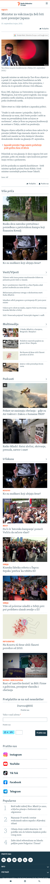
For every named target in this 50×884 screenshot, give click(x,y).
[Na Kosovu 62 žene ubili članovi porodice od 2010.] (10, 355)
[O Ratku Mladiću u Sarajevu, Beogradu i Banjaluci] (10, 332)
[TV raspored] (30, 860)
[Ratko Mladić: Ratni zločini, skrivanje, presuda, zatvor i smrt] (25, 431)
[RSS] (25, 860)
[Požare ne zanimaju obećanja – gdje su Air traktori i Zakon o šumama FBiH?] (25, 395)
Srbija (5, 565)
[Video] (10, 881)
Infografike (9, 642)
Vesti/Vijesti (11, 272)
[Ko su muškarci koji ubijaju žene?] (25, 247)
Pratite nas (41, 733)
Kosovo (6, 491)
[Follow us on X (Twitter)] (9, 860)
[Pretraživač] (39, 881)
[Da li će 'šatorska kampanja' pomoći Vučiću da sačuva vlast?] (25, 511)
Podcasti (8, 379)
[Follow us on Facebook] (3, 860)
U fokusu (8, 459)
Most (5, 526)
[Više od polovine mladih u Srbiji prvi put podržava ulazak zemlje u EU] (25, 588)
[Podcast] (25, 881)
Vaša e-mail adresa (12, 715)
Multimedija (10, 324)
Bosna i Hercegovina (13, 680)
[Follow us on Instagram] (20, 860)
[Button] (44, 28)
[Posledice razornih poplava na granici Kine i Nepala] (10, 344)
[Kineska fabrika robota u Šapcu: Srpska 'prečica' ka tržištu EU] (25, 549)
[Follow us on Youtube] (14, 860)
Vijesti (4, 10)
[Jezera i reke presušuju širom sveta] (10, 367)
